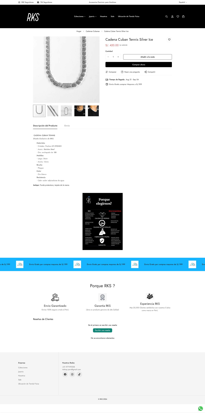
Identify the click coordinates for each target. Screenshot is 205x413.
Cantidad (109, 51)
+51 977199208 (68, 367)
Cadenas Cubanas (93, 31)
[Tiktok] (79, 374)
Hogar (79, 31)
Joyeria (91, 16)
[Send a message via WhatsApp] (200, 408)
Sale (112, 16)
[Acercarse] (94, 41)
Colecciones (78, 16)
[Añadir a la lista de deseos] (169, 39)
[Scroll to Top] (200, 400)
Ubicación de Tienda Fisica (128, 16)
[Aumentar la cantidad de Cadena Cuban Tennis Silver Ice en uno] (118, 56)
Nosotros (103, 16)
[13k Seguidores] (65, 374)
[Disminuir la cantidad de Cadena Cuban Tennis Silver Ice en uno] (108, 56)
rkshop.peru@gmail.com (71, 369)
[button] (183, 16)
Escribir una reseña (102, 330)
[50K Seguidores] (72, 374)
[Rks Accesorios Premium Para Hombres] (33, 16)
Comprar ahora (138, 64)
